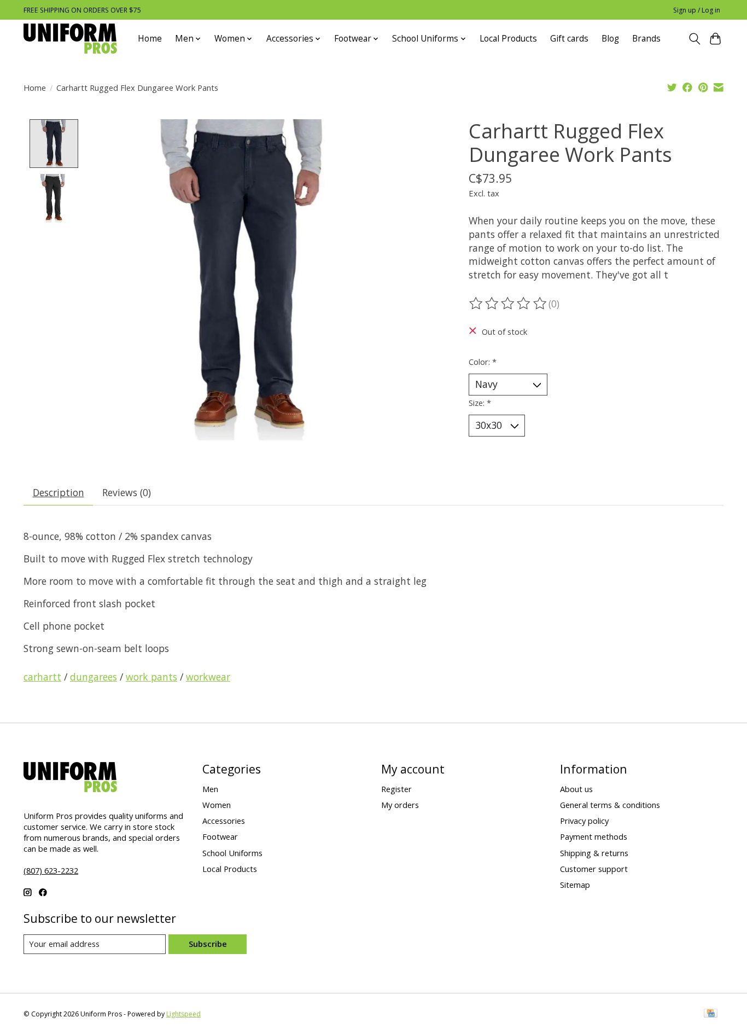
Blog (610, 38)
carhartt (42, 676)
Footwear (220, 836)
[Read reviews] (508, 303)
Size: (480, 402)
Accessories (223, 820)
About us (576, 788)
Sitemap (575, 884)
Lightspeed (183, 1014)
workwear (208, 676)
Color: (483, 361)
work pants (151, 676)
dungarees (93, 676)
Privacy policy (584, 820)
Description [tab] (58, 492)
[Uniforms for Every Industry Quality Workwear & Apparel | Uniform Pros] (70, 39)
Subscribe (208, 943)
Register (396, 788)
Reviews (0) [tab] (126, 492)
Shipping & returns (594, 852)
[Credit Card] (710, 1014)
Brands (646, 38)
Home (150, 38)
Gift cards (569, 38)
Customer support (594, 868)
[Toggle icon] (694, 39)
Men (210, 788)
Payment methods (593, 836)
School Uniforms (232, 852)
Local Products (508, 38)
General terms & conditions (610, 804)
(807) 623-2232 (51, 870)
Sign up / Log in (696, 10)
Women (216, 804)
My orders (400, 804)
